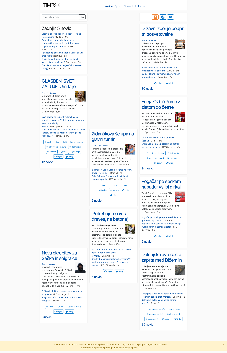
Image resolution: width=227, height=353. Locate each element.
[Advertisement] (113, 30)
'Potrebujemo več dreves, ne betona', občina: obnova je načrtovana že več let (112, 222)
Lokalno (140, 6)
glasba (49, 142)
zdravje (76, 152)
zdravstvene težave (57, 147)
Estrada (53, 93)
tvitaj (170, 83)
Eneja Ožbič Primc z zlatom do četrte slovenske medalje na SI (162, 110)
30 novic (147, 89)
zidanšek (103, 190)
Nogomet (51, 264)
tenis (124, 185)
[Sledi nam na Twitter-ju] (170, 17)
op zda (115, 190)
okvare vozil (174, 314)
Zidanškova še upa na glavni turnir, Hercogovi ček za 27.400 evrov (113, 142)
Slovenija (152, 40)
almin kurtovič (74, 307)
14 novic (147, 168)
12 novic (47, 162)
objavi (159, 83)
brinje (50, 307)
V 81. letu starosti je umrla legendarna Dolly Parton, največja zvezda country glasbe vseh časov (63, 132)
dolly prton (76, 147)
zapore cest (152, 319)
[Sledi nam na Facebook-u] (163, 17)
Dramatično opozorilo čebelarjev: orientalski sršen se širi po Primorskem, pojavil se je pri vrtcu (61, 43)
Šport (118, 6)
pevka (65, 152)
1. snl (60, 307)
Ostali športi (103, 146)
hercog (105, 185)
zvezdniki (62, 142)
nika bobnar (174, 158)
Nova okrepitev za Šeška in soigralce (59, 255)
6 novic (97, 200)
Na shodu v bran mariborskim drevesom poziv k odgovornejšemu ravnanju (111, 252)
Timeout (128, 6)
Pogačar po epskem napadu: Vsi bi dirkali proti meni (161, 187)
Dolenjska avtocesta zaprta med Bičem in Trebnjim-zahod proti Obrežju (162, 263)
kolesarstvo (175, 153)
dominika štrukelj (156, 158)
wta (115, 185)
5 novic (146, 241)
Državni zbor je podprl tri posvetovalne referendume (162, 34)
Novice (108, 6)
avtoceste (175, 309)
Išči (82, 17)
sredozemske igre (156, 153)
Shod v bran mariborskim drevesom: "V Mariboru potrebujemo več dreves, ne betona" (111, 262)
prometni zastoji (156, 314)
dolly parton (77, 142)
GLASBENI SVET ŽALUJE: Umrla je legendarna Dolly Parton (59, 89)
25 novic (147, 324)
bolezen (52, 152)
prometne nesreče (157, 309)
